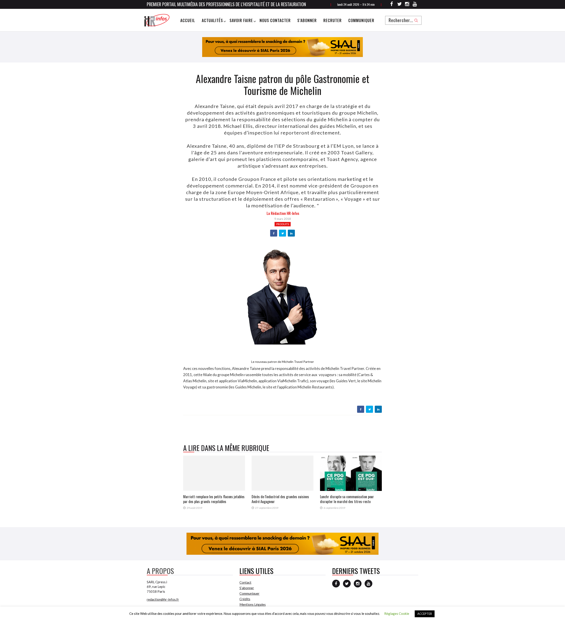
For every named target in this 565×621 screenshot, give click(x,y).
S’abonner (307, 20)
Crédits (244, 599)
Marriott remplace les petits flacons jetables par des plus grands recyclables (214, 499)
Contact (245, 582)
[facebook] (274, 233)
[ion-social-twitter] (399, 4)
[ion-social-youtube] (415, 4)
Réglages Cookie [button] (396, 613)
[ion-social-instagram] (407, 4)
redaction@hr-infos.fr (163, 599)
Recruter (332, 20)
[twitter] (282, 233)
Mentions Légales (252, 604)
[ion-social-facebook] (391, 4)
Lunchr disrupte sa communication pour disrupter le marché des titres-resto (347, 499)
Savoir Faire (241, 20)
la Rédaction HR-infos (283, 213)
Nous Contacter (275, 20)
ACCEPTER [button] (424, 613)
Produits (282, 224)
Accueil (187, 20)
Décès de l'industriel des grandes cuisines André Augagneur (280, 499)
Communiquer (361, 20)
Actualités (212, 20)
